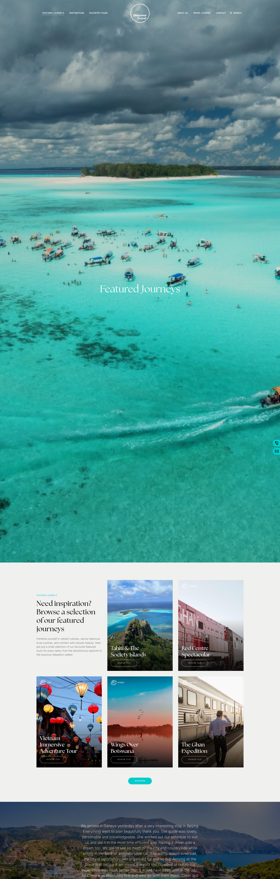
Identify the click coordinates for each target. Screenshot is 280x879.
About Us (182, 13)
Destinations (76, 13)
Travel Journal (202, 13)
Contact (221, 13)
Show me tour (124, 663)
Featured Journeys (53, 13)
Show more (140, 781)
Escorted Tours (98, 13)
